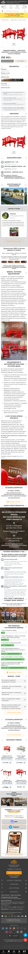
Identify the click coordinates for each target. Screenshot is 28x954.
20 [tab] (23, 47)
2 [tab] (3, 47)
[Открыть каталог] (2, 11)
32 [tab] (16, 49)
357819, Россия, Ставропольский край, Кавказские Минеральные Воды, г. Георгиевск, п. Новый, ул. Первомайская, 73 (13, 903)
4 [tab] (5, 47)
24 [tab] (7, 49)
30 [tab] (14, 49)
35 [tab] (19, 49)
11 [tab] (13, 47)
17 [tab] (19, 47)
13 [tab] (15, 47)
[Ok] (14, 928)
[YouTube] (10, 931)
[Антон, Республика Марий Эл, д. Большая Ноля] (12, 196)
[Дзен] (21, 928)
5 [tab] (6, 47)
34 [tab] (18, 49)
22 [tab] (25, 47)
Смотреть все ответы (14, 712)
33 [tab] (17, 49)
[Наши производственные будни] (7, 802)
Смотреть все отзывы (14, 241)
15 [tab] (17, 47)
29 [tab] (13, 49)
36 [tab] (21, 49)
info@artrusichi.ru (20, 907)
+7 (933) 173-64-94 (8, 907)
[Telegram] (17, 931)
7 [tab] (9, 47)
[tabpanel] (14, 34)
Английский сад (5, 85)
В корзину (22, 61)
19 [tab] (22, 47)
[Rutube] (17, 928)
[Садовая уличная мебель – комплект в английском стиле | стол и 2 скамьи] (14, 34)
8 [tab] (10, 47)
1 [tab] (2, 47)
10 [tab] (12, 47)
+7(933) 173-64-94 (14, 869)
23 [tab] (26, 47)
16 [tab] (18, 47)
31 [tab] (15, 49)
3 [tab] (4, 47)
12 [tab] (14, 47)
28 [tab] (12, 49)
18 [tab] (21, 47)
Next (26, 7)
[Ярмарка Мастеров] (21, 931)
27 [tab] (11, 49)
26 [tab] (10, 49)
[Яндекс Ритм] (25, 928)
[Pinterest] (6, 931)
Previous (2, 7)
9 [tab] (11, 47)
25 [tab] (9, 49)
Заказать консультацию (7, 61)
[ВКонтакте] (2, 928)
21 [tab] (24, 47)
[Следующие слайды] (22, 209)
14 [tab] (16, 47)
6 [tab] (7, 47)
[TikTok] (14, 931)
